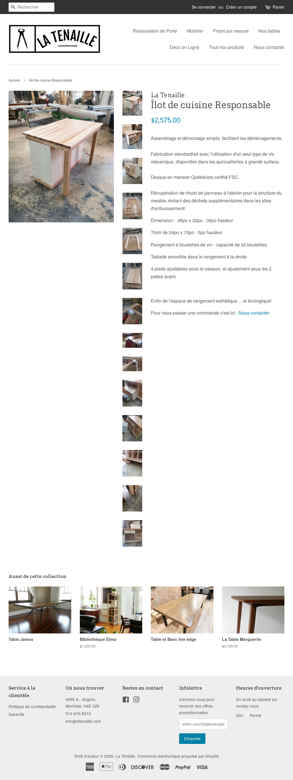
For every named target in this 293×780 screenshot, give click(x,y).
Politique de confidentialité (32, 706)
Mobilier (195, 30)
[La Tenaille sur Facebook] (125, 700)
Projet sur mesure (231, 30)
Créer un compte (241, 7)
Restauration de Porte (155, 30)
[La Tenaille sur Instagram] (136, 700)
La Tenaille (125, 756)
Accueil (14, 80)
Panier (278, 7)
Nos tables (269, 30)
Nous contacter (269, 47)
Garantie (16, 714)
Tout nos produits (226, 47)
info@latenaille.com (83, 721)
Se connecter (204, 7)
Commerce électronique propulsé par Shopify (178, 756)
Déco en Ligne (184, 47)
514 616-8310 (78, 713)
